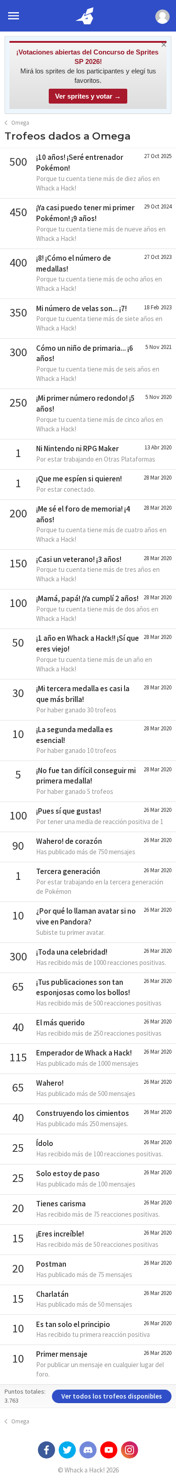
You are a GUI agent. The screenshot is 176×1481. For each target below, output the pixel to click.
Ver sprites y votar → (88, 96)
